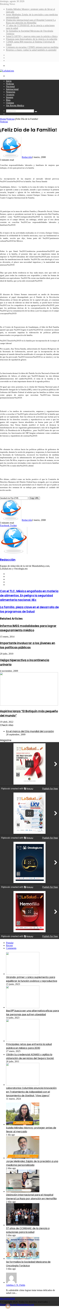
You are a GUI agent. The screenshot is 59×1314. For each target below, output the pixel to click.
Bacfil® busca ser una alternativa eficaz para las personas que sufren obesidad (32, 1012)
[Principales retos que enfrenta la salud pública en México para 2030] (22, 1041)
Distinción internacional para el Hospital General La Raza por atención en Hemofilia (31, 21)
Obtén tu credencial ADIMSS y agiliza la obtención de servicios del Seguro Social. (30, 1056)
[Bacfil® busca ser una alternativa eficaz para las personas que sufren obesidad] (22, 1007)
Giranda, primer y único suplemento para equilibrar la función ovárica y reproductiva (31, 979)
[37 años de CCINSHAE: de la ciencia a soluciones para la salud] (22, 1225)
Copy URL (34, 498)
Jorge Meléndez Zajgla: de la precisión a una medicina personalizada (32, 1163)
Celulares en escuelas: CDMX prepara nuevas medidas (32, 47)
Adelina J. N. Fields (15, 1285)
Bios (8, 100)
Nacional (10, 86)
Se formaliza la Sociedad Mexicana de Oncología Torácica (28, 1263)
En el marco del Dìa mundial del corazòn (30, 731)
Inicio (8, 81)
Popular (9, 942)
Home (3, 119)
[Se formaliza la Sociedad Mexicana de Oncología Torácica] (22, 1258)
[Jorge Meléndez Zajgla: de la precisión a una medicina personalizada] (22, 1158)
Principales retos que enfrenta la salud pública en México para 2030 (29, 1046)
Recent (9, 945)
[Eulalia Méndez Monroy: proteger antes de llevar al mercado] (22, 1124)
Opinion (10, 102)
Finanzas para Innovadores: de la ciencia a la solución (31, 39)
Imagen (9, 97)
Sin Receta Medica (15, 105)
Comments (11, 948)
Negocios (10, 92)
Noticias (10, 83)
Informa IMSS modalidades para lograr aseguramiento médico (28, 628)
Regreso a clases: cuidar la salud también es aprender (31, 50)
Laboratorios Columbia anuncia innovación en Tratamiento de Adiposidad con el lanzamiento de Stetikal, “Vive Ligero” (31, 1091)
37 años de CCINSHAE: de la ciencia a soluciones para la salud (27, 1230)
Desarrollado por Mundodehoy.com (17, 1304)
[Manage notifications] (7, 1306)
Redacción (27, 157)
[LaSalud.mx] (7, 70)
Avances (10, 94)
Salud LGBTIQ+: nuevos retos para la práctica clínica (31, 36)
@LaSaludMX (7, 1298)
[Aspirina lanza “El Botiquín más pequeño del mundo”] (29, 704)
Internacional (12, 89)
